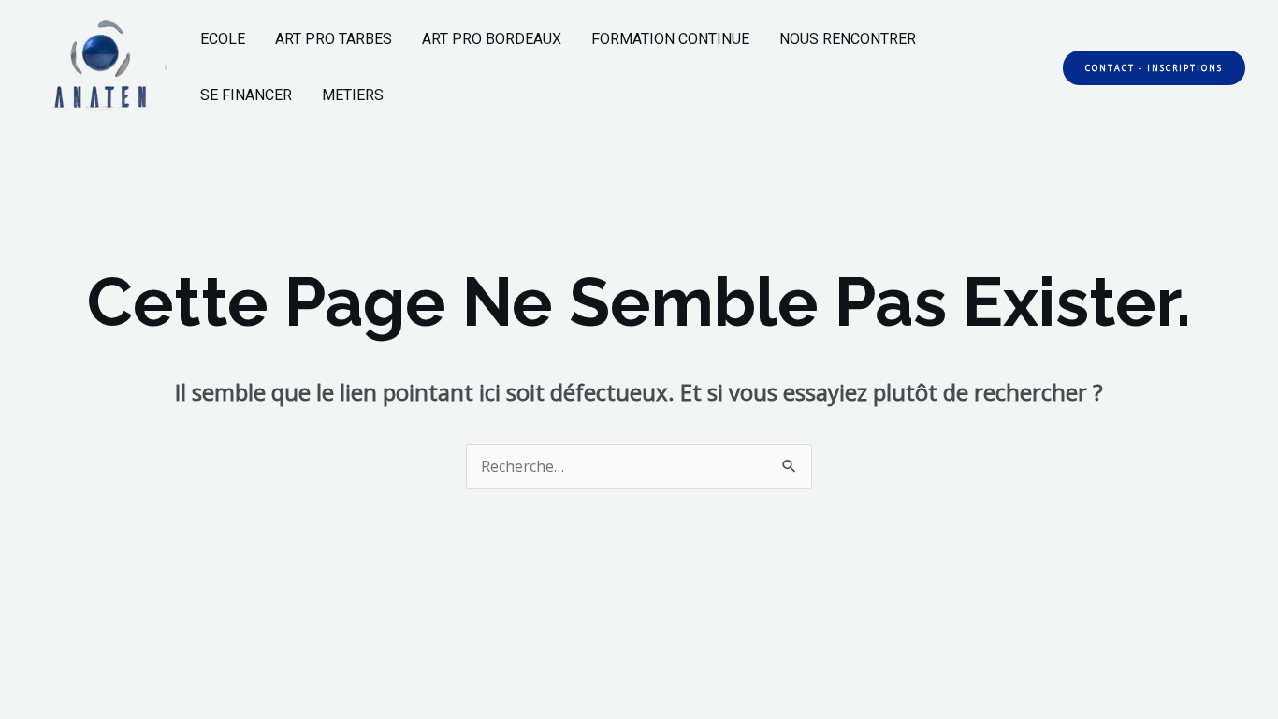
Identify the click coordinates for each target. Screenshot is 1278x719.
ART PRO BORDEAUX (491, 39)
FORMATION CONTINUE (670, 39)
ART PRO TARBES (333, 39)
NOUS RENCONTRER (847, 39)
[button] (1154, 68)
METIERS (353, 95)
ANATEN (166, 67)
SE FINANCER (246, 95)
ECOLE (222, 39)
